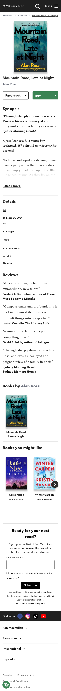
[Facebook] (20, 616)
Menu (48, 5)
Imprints (9, 659)
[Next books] (54, 484)
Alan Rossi (22, 15)
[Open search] (37, 6)
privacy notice (22, 596)
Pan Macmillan (13, 628)
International (12, 648)
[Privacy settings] (6, 685)
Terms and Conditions (15, 681)
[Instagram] (27, 616)
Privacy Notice (25, 675)
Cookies (7, 675)
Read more (13, 186)
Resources (10, 638)
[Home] (13, 6)
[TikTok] (35, 616)
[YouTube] (43, 616)
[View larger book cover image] (30, 46)
